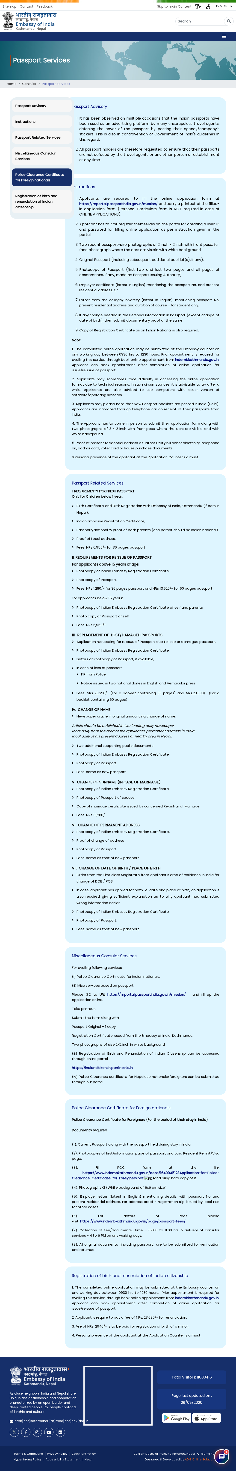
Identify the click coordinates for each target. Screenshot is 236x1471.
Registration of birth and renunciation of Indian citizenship (36, 201)
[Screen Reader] (208, 6)
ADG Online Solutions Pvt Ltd (205, 1459)
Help (88, 1459)
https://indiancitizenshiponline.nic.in (102, 1067)
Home (12, 83)
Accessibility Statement (63, 1459)
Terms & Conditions (28, 1453)
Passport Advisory (30, 105)
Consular (29, 83)
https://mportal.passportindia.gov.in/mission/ (118, 203)
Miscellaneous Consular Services (35, 156)
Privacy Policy (57, 1453)
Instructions (25, 121)
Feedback (45, 6)
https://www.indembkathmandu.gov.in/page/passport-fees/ (132, 1221)
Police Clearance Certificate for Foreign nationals (39, 177)
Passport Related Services (38, 137)
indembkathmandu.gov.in (197, 359)
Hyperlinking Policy (27, 1459)
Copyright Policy (83, 1453)
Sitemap (9, 6)
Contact (26, 6)
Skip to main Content (174, 6)
